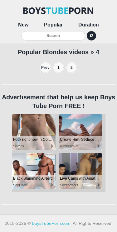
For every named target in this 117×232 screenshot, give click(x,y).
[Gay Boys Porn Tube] (59, 11)
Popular (53, 24)
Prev (45, 67)
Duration (88, 24)
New (23, 24)
